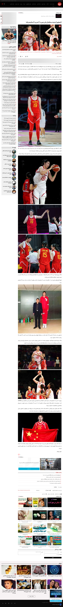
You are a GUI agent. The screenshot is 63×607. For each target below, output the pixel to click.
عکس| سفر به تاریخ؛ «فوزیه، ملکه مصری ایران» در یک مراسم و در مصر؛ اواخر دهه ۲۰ (9, 86)
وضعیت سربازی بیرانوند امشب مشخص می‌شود (7, 156)
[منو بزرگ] (2, 4)
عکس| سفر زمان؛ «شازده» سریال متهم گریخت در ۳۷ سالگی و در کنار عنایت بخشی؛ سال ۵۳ (8, 66)
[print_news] (25, 56)
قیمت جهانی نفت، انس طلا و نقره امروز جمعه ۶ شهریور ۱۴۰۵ (8, 140)
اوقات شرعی (3, 0)
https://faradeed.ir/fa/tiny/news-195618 (24, 490)
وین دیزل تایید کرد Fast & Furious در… (7, 160)
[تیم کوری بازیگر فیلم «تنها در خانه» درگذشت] (14, 183)
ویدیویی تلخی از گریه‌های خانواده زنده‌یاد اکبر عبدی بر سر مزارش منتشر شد (8, 80)
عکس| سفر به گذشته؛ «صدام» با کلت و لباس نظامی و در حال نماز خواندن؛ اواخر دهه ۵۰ (8, 105)
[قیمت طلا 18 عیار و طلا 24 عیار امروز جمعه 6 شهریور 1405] (24, 570)
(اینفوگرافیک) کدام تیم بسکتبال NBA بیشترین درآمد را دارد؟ (51, 475)
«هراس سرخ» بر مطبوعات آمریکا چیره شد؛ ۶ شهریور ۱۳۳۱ (8, 111)
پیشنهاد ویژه (13, 27)
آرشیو (9, 0)
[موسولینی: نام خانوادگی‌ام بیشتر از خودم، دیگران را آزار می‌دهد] (14, 178)
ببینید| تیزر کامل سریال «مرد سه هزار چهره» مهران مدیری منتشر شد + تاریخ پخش (9, 100)
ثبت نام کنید (56, 600)
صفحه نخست (52, 4)
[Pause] (41, 469)
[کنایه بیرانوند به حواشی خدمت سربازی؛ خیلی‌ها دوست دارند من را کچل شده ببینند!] (14, 187)
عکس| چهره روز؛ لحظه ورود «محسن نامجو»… (7, 191)
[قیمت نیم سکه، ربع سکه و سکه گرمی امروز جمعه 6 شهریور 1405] (8, 570)
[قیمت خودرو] (1, 19)
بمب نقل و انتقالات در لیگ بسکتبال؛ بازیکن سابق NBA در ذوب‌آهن (50, 479)
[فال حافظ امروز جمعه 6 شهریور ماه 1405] (39, 570)
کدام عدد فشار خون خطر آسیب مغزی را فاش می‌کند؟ (8, 70)
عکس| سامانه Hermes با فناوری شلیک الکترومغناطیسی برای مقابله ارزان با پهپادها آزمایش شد (9, 73)
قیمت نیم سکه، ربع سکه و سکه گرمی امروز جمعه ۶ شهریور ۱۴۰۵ (9, 126)
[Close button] (61, 588)
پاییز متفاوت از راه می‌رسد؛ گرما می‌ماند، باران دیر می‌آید (8, 108)
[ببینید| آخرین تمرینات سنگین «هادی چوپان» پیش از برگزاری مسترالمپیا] (8, 34)
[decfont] (19, 57)
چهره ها (14, 148)
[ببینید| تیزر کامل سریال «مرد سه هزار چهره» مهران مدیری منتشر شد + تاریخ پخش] (39, 584)
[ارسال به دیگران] (27, 56)
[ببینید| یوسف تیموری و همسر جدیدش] (14, 169)
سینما (24, 4)
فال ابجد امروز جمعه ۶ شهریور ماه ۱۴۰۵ (9, 118)
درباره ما (15, 0)
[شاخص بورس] (1, 22)
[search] (4, 4)
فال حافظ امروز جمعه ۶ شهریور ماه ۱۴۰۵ (9, 120)
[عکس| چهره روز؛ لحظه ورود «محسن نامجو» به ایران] (14, 192)
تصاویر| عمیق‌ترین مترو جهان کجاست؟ (9, 102)
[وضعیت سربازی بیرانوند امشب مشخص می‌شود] (14, 156)
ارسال (53, 557)
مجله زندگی (34, 4)
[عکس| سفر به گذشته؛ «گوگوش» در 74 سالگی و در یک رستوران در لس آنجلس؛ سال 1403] (8, 584)
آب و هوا (6, 0)
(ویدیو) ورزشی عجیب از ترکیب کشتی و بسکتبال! (53, 477)
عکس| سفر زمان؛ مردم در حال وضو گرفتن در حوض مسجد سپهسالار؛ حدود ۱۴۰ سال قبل (8, 97)
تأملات (47, 4)
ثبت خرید (29, 469)
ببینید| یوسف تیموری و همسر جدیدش (9, 128)
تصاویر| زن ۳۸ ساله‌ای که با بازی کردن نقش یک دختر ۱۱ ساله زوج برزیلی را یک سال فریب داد (8, 90)
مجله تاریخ (43, 4)
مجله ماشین (12, 4)
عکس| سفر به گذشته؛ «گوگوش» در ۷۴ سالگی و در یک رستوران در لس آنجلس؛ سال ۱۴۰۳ (8, 137)
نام (61, 552)
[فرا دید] (60, 4)
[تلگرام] (49, 490)
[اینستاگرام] (11, 603)
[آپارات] (8, 603)
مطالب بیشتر (31, 596)
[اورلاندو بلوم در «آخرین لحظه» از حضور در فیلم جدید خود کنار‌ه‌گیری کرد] (14, 174)
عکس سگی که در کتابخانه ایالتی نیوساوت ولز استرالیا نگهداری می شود (8, 62)
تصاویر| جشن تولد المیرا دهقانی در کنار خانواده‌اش (9, 59)
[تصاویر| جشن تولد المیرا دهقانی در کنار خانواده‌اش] (14, 152)
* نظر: (42, 552)
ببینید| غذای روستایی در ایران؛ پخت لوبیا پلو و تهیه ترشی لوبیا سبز (8, 53)
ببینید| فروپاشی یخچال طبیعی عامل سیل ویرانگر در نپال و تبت (9, 143)
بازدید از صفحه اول (57, 494)
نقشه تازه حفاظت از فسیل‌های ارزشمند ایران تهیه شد (8, 50)
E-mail (60, 554)
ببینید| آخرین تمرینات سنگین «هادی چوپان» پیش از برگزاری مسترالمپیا (10, 41)
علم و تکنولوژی (28, 4)
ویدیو (21, 4)
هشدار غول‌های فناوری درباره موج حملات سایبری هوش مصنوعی (9, 94)
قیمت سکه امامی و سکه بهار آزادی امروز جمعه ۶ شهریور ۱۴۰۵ (8, 134)
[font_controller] (22, 57)
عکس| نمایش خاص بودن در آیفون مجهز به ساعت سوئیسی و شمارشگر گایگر (9, 83)
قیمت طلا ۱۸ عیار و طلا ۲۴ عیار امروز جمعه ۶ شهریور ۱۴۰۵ (9, 123)
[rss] (2, 603)
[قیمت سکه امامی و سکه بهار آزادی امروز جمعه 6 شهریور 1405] (24, 584)
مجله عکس (39, 4)
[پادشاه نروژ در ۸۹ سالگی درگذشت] (14, 165)
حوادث (53, 6)
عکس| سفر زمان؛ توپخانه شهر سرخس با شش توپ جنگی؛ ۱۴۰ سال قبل (8, 77)
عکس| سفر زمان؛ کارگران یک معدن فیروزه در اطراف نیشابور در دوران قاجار (8, 56)
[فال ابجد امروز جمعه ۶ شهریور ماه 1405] (54, 570)
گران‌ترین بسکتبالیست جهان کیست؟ (55, 483)
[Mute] (42, 469)
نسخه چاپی (43, 494)
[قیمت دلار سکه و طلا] (1, 16)
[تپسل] (18, 457)
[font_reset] (21, 57)
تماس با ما (12, 0)
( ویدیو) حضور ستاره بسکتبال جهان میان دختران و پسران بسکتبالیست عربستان (48, 481)
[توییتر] (47, 490)
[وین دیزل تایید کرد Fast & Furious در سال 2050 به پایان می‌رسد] (14, 161)
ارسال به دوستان (50, 494)
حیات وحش (17, 4)
